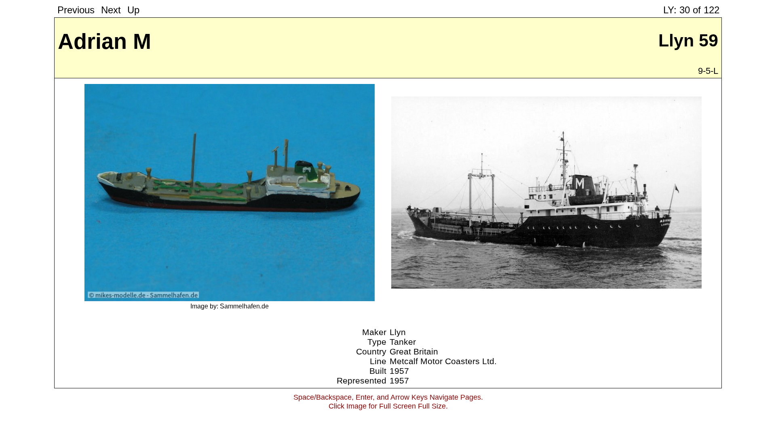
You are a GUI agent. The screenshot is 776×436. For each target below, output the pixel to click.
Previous (76, 9)
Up (133, 9)
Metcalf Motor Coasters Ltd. (443, 361)
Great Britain (414, 351)
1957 (399, 370)
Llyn (398, 332)
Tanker (403, 341)
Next (111, 9)
